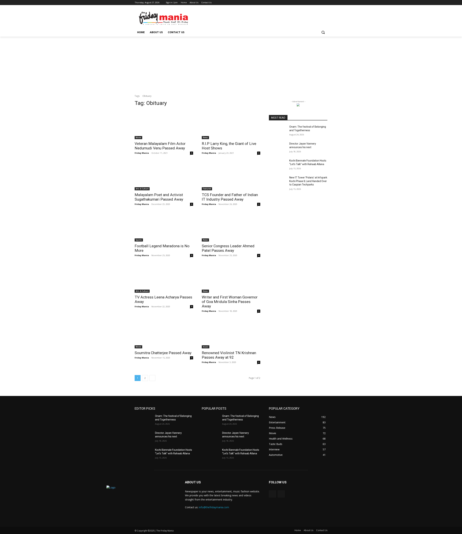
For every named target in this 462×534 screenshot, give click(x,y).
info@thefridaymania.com (214, 507)
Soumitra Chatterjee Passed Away (163, 353)
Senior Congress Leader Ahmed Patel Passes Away (228, 248)
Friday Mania (142, 153)
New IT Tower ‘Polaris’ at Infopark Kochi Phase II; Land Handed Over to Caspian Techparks (308, 181)
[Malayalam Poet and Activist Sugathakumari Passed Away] (164, 175)
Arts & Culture (142, 188)
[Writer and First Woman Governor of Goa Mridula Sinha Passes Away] (231, 278)
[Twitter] (315, 3)
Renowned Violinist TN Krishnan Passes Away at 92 (229, 355)
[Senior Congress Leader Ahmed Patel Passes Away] (231, 226)
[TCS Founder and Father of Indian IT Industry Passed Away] (231, 175)
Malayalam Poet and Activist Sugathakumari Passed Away (159, 197)
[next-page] (152, 378)
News (205, 137)
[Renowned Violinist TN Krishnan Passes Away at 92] (231, 333)
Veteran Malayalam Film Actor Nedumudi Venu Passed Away (160, 145)
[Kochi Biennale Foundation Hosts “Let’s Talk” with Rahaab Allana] (277, 165)
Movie (138, 137)
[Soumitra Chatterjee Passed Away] (164, 333)
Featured (207, 188)
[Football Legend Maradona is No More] (164, 226)
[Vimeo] (320, 3)
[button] (323, 32)
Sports (139, 240)
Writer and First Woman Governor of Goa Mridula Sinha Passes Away (230, 301)
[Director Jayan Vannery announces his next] (277, 148)
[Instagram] (310, 3)
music (205, 346)
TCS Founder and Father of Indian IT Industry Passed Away (230, 197)
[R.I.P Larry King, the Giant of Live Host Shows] (231, 124)
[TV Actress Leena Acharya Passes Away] (164, 278)
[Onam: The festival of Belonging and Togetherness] (277, 131)
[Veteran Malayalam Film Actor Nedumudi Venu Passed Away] (164, 124)
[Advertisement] (231, 63)
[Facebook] (305, 3)
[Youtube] (325, 3)
